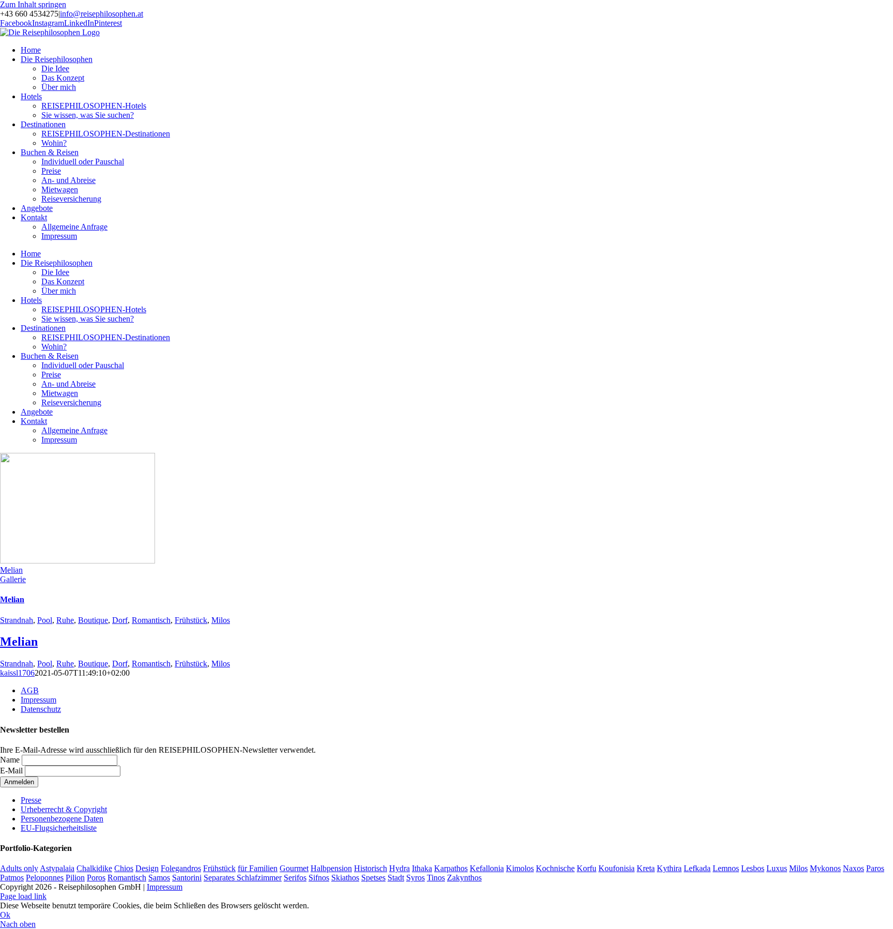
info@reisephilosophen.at (101, 13)
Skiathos (345, 877)
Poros (96, 877)
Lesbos (752, 868)
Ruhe (65, 620)
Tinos (436, 877)
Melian (11, 570)
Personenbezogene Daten (62, 818)
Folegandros (181, 868)
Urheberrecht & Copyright (64, 809)
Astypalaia (57, 868)
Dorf (120, 620)
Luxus (776, 868)
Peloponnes (45, 877)
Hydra (399, 868)
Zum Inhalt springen (33, 4)
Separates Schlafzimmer (243, 877)
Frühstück (191, 620)
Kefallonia (487, 868)
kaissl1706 (17, 672)
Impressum (38, 699)
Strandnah (16, 620)
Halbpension (331, 868)
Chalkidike (94, 868)
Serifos (295, 877)
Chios (123, 868)
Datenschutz (41, 709)
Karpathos (451, 868)
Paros (875, 868)
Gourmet (294, 868)
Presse (31, 800)
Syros (415, 877)
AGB (30, 690)
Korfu (586, 868)
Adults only (19, 868)
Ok (5, 914)
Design (147, 868)
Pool (44, 620)
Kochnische (555, 868)
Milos (220, 620)
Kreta (646, 868)
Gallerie (13, 579)
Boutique (93, 620)
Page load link (23, 896)
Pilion (75, 877)
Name (10, 759)
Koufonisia (616, 868)
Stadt (396, 877)
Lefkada (697, 868)
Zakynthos (464, 877)
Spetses (373, 877)
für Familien (258, 868)
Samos (159, 877)
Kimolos (520, 868)
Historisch (370, 868)
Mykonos (825, 868)
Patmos (12, 877)
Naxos (853, 868)
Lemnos (726, 868)
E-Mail (11, 770)
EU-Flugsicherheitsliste (59, 828)
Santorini (187, 877)
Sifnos (319, 877)
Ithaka (422, 868)
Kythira (669, 868)
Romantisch (151, 620)
